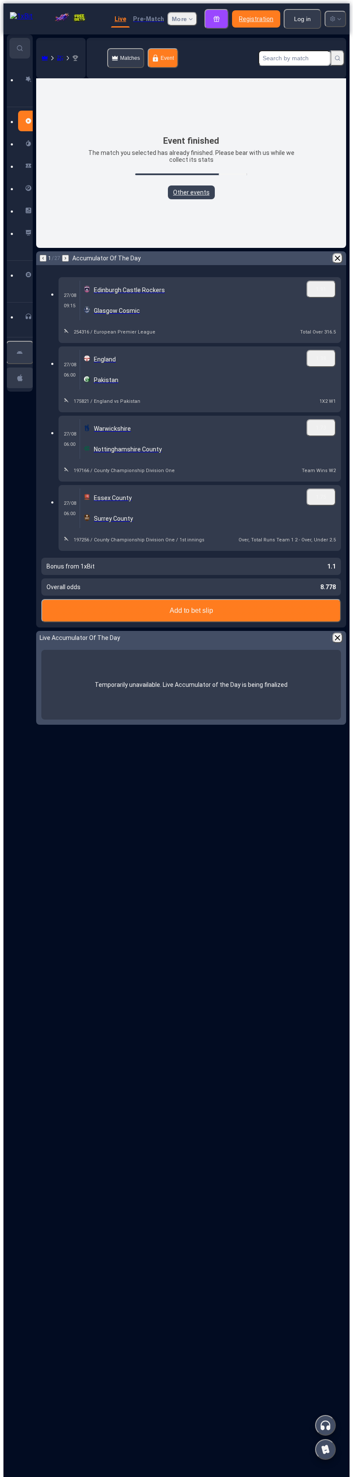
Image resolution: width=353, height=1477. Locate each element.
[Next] (65, 258)
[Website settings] (335, 19)
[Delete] (337, 258)
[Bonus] (216, 19)
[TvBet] (60, 58)
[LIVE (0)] (45, 58)
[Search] (337, 58)
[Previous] (43, 258)
